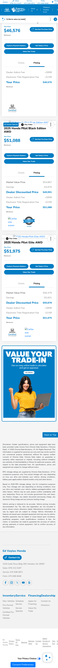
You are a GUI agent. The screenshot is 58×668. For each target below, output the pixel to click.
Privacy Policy (11, 642)
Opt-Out (54, 642)
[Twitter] (17, 582)
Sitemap (24, 642)
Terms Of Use (17, 642)
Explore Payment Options (16, 46)
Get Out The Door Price (43, 29)
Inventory (9, 595)
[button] (27, 125)
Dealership (48, 595)
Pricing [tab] (37, 62)
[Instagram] (11, 582)
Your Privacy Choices (27, 658)
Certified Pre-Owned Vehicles (8, 615)
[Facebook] (5, 582)
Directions (45, 605)
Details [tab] (21, 62)
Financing (34, 595)
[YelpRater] (29, 582)
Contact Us (14, 557)
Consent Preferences (23, 664)
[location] (52, 2)
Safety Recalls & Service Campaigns (47, 642)
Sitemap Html (31, 642)
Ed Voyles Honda (5, 642)
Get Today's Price (41, 46)
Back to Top (50, 434)
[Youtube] (23, 582)
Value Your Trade (29, 51)
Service (20, 595)
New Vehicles (8, 601)
